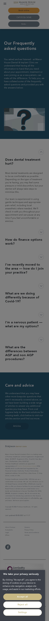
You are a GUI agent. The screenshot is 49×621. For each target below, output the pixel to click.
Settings (22, 612)
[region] (22, 595)
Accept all (22, 597)
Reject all (23, 605)
